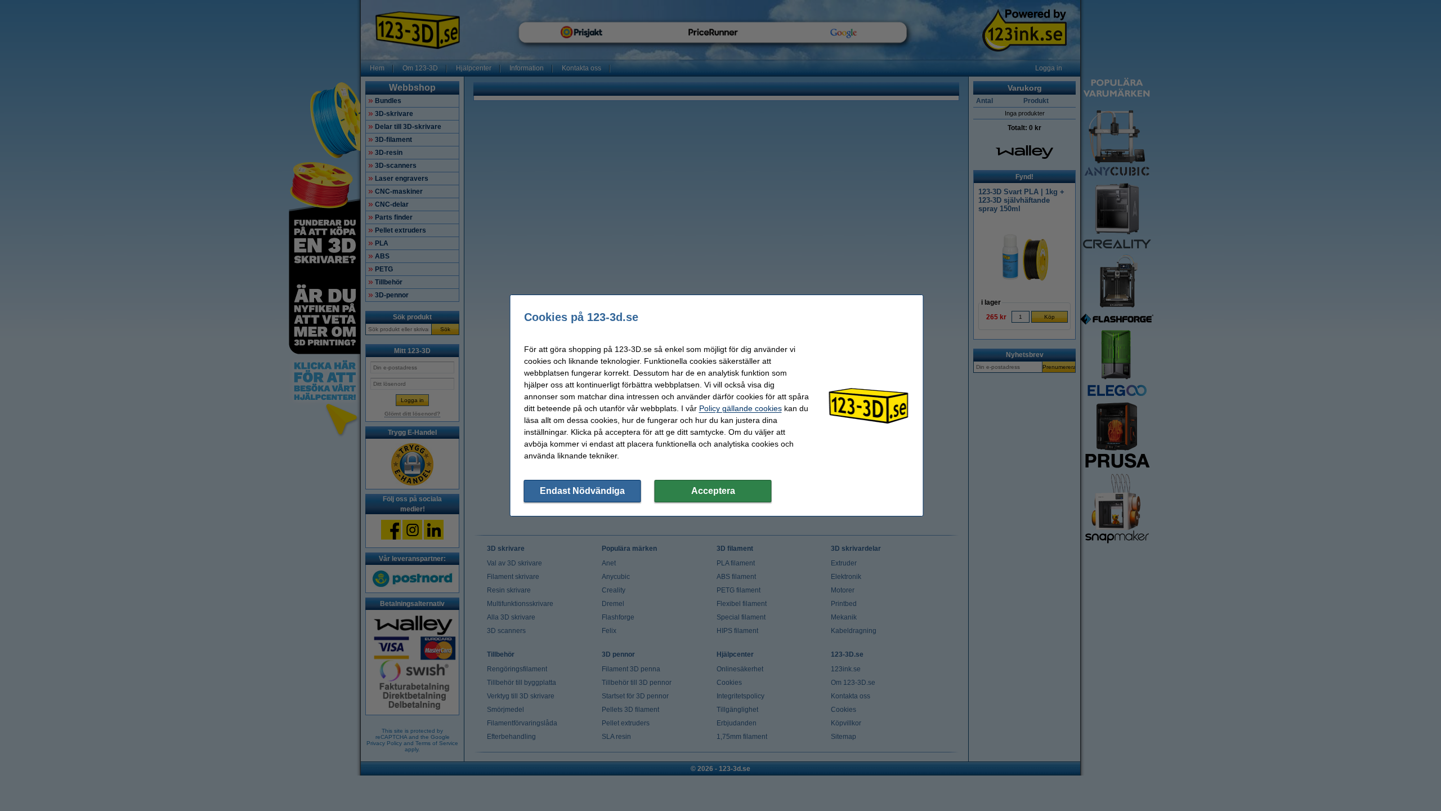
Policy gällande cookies (740, 408)
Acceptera (713, 491)
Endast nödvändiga (582, 491)
